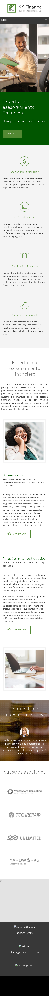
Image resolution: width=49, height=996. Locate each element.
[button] (24, 741)
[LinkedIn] (30, 981)
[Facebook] (19, 981)
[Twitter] (24, 981)
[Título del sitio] (24, 8)
